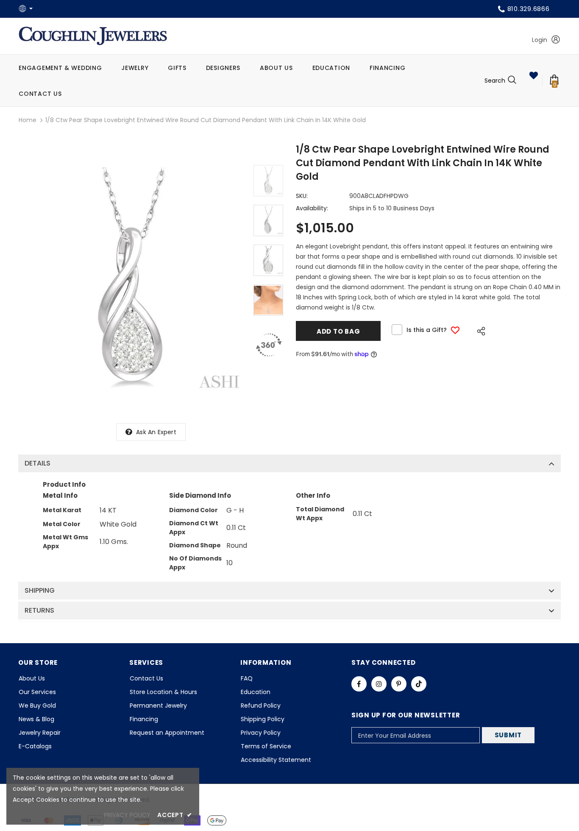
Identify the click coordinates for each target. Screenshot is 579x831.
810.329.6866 (528, 8)
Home (27, 120)
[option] (131, 280)
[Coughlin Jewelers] (92, 36)
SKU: (302, 196)
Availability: (312, 208)
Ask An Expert (156, 432)
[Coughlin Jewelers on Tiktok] (418, 684)
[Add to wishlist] (455, 330)
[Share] (478, 330)
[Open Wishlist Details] (533, 75)
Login (539, 40)
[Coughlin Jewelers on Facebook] (359, 684)
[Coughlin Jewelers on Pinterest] (398, 684)
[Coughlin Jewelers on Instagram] (379, 684)
